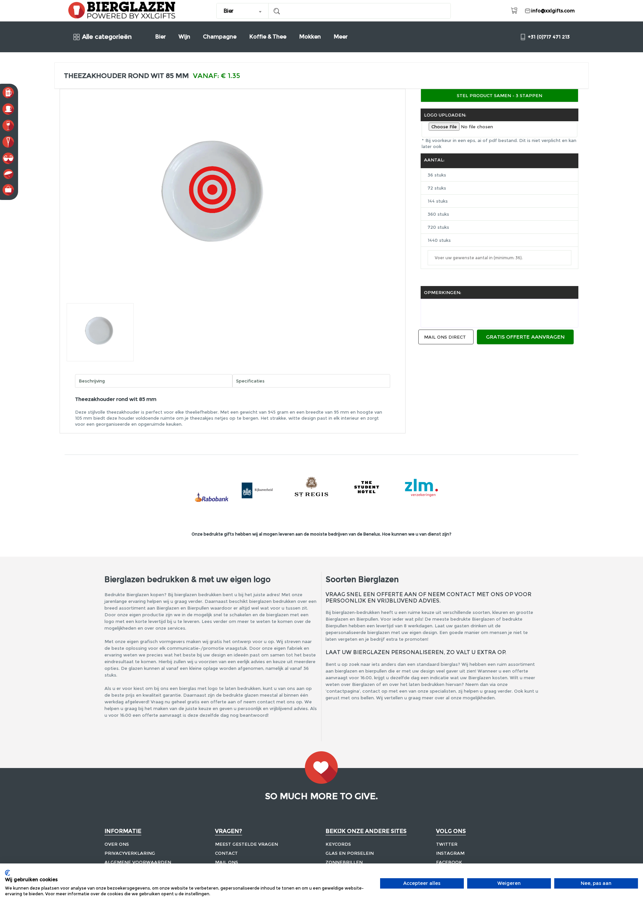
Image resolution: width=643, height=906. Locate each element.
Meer (341, 36)
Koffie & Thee (267, 36)
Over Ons (116, 844)
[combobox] (243, 10)
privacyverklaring (129, 853)
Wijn (184, 36)
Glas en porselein (350, 853)
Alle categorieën (107, 37)
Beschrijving (92, 381)
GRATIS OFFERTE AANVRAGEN (525, 337)
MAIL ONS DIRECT (445, 337)
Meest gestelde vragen (246, 844)
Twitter (446, 844)
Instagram (450, 853)
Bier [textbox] (228, 11)
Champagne (219, 36)
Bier (160, 36)
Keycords (338, 844)
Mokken (310, 36)
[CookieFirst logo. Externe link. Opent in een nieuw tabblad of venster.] (7, 873)
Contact (226, 853)
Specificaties (250, 381)
